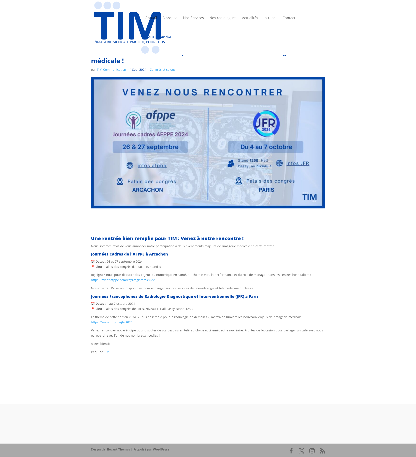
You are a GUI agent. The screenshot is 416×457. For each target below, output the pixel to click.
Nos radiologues (223, 18)
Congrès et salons (163, 69)
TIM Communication (111, 69)
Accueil (151, 18)
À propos (169, 18)
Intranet (270, 18)
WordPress (161, 449)
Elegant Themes (118, 449)
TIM (106, 352)
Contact (289, 18)
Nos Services (193, 18)
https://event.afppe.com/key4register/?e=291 (123, 280)
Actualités (250, 18)
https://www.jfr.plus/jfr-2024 (111, 322)
